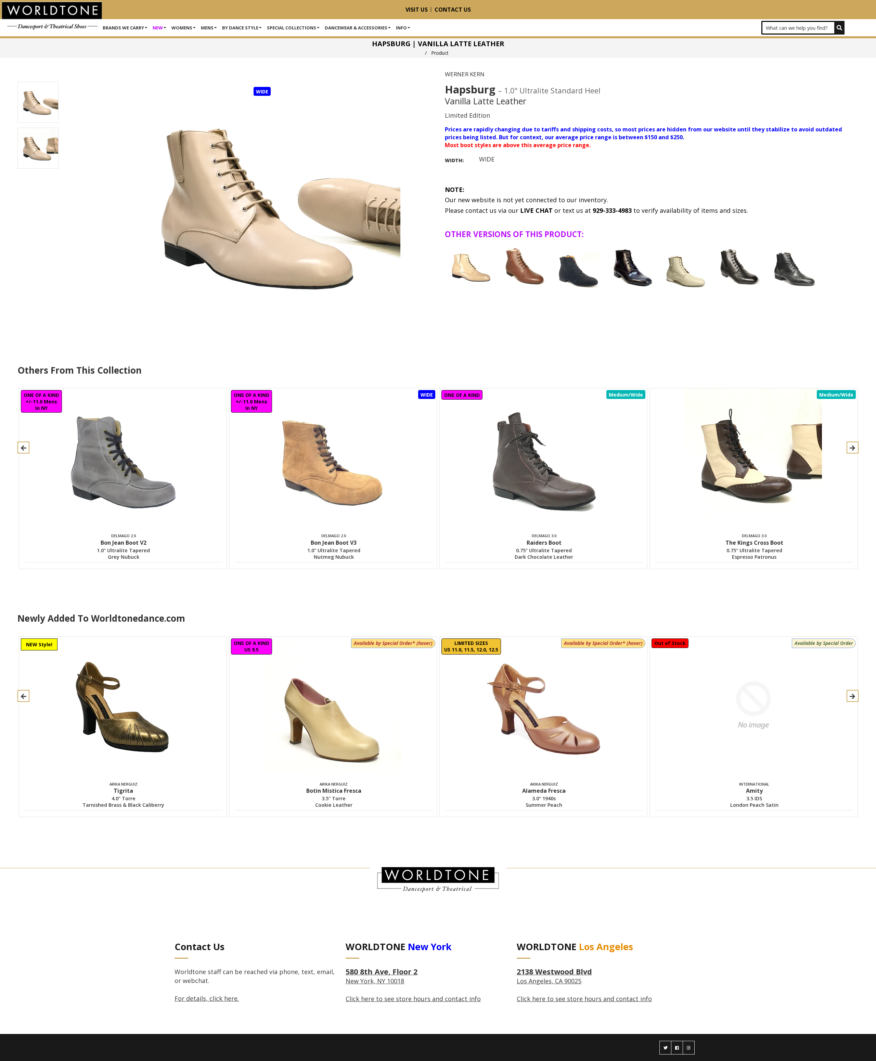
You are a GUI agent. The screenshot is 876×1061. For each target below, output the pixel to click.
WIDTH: (454, 160)
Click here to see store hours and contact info (413, 999)
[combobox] (803, 28)
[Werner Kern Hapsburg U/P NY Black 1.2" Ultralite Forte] (793, 267)
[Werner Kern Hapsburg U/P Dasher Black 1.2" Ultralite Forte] (739, 267)
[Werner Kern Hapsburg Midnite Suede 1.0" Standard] (578, 267)
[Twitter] (665, 1047)
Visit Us (416, 9)
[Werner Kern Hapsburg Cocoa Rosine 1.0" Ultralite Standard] (524, 267)
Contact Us (453, 9)
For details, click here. (207, 998)
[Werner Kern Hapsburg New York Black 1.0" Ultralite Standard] (632, 267)
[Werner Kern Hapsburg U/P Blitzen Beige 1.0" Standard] (685, 267)
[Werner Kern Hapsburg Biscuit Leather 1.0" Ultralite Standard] (471, 267)
